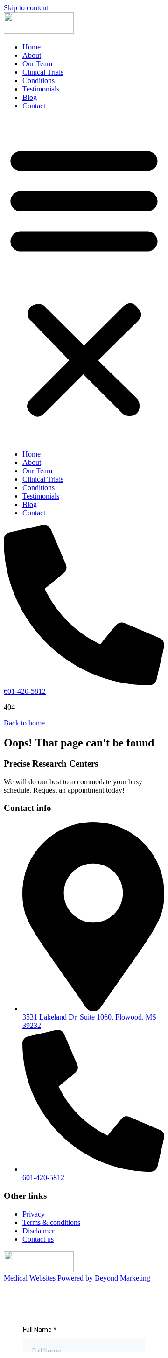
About (31, 55)
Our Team (37, 64)
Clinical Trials (42, 72)
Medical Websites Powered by (77, 1278)
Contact (33, 106)
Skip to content (26, 8)
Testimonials (40, 89)
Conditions (38, 80)
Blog (29, 97)
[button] (84, 280)
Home (31, 47)
